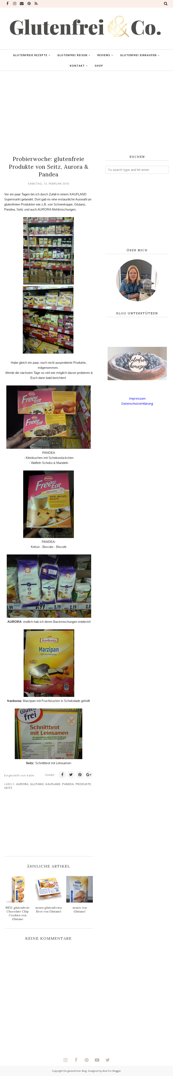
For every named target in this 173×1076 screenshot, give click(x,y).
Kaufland (53, 784)
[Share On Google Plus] (89, 775)
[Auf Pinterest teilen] (80, 775)
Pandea (68, 784)
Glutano (37, 784)
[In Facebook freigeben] (62, 775)
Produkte (83, 784)
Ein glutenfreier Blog (75, 1070)
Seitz (8, 788)
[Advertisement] (86, 113)
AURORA (22, 784)
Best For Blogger (112, 1070)
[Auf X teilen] (71, 775)
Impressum (137, 398)
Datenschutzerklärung (137, 403)
